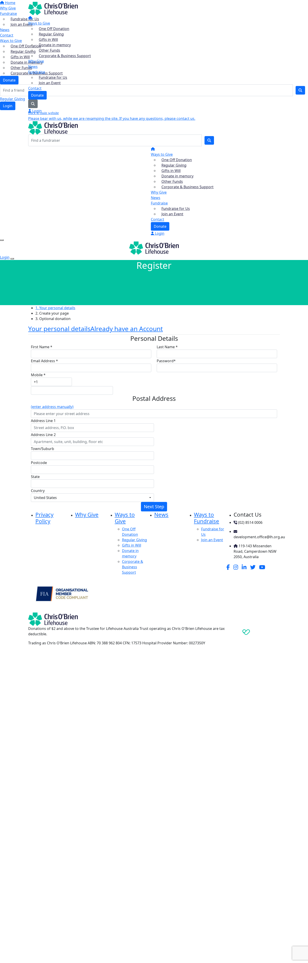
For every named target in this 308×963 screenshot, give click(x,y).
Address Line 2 (43, 434)
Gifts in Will (48, 39)
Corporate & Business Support (65, 55)
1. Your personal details (55, 307)
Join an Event (50, 82)
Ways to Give (39, 23)
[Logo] (53, 8)
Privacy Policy (44, 518)
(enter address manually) (52, 406)
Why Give (36, 61)
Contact (34, 88)
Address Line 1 (43, 420)
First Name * (41, 346)
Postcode (39, 462)
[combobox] (92, 497)
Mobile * (38, 374)
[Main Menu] (2, 240)
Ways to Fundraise (206, 518)
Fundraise (36, 72)
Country (38, 490)
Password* (166, 360)
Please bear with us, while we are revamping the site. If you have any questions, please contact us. (111, 118)
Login (36, 110)
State (35, 476)
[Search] (209, 140)
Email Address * (44, 360)
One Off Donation (54, 28)
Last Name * (167, 346)
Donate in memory (55, 44)
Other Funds (49, 50)
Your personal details (59, 328)
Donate (37, 95)
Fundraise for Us (53, 77)
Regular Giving (51, 34)
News (33, 66)
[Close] (12, 258)
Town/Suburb (42, 448)
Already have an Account (126, 328)
